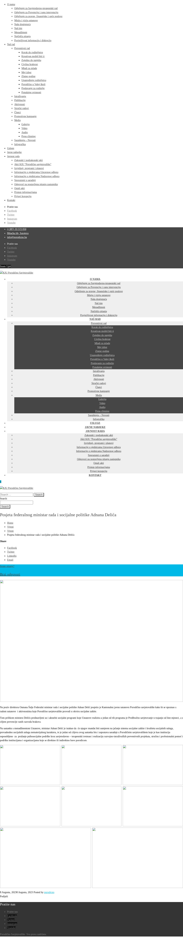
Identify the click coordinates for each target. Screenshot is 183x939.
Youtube (11, 222)
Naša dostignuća (22, 24)
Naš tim (18, 28)
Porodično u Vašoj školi (33, 84)
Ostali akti (19, 188)
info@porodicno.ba (17, 237)
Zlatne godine (28, 76)
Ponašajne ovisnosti (31, 92)
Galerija (25, 124)
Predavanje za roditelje (32, 88)
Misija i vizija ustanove (26, 20)
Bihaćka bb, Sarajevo (18, 233)
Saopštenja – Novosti (25, 140)
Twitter (10, 214)
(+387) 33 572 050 (16, 229)
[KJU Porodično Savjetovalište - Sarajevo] (16, 272)
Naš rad (11, 44)
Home (10, 523)
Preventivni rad (22, 48)
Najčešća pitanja (22, 36)
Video (24, 128)
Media (17, 120)
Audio (24, 132)
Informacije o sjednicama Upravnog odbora (36, 172)
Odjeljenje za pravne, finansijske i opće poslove (38, 16)
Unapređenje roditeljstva (33, 80)
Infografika (20, 144)
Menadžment (20, 32)
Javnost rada (13, 156)
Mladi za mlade (29, 68)
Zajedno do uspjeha (31, 60)
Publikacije (20, 100)
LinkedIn (11, 556)
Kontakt (11, 200)
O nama (11, 4)
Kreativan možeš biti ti (32, 56)
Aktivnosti (19, 104)
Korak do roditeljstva (32, 52)
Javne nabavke (14, 152)
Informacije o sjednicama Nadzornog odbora (36, 176)
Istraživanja (20, 96)
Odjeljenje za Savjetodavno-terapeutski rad (36, 8)
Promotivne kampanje (25, 116)
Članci (17, 112)
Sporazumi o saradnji (25, 180)
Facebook (12, 210)
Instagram (12, 218)
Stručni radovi (21, 108)
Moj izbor (26, 72)
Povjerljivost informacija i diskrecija (32, 40)
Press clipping (28, 136)
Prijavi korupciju (22, 196)
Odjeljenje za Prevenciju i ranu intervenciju (36, 12)
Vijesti (10, 526)
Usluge (10, 148)
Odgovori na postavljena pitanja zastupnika (36, 184)
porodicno (49, 892)
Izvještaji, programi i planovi (29, 168)
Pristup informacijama (25, 192)
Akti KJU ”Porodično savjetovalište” (32, 164)
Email (10, 560)
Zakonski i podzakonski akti (28, 160)
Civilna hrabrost (29, 64)
